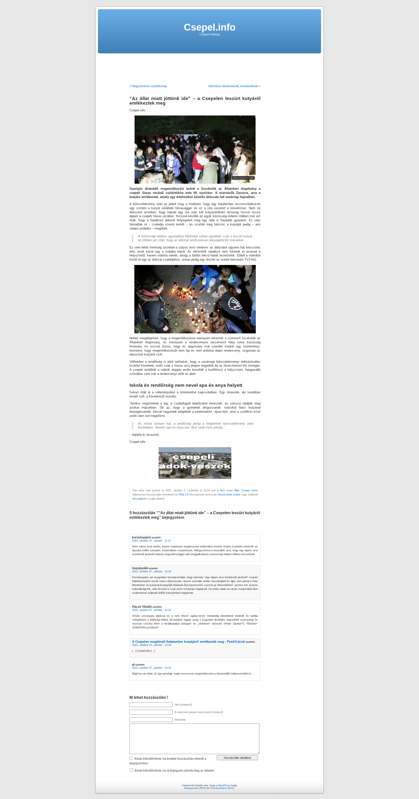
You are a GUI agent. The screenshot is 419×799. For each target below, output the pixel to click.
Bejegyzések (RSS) (195, 788)
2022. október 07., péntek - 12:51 (151, 610)
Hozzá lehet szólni (229, 494)
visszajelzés (139, 498)
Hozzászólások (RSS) (222, 788)
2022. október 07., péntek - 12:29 (151, 571)
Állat (236, 490)
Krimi (254, 490)
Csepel (245, 490)
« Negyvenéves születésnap (148, 86)
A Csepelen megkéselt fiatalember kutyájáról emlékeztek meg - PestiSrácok (188, 641)
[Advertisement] (209, 67)
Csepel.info (209, 27)
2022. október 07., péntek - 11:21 (151, 540)
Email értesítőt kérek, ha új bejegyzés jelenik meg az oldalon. (175, 770)
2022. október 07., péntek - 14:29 (151, 667)
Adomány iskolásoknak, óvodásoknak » (234, 86)
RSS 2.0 (184, 494)
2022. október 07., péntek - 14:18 (151, 644)
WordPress (224, 785)
